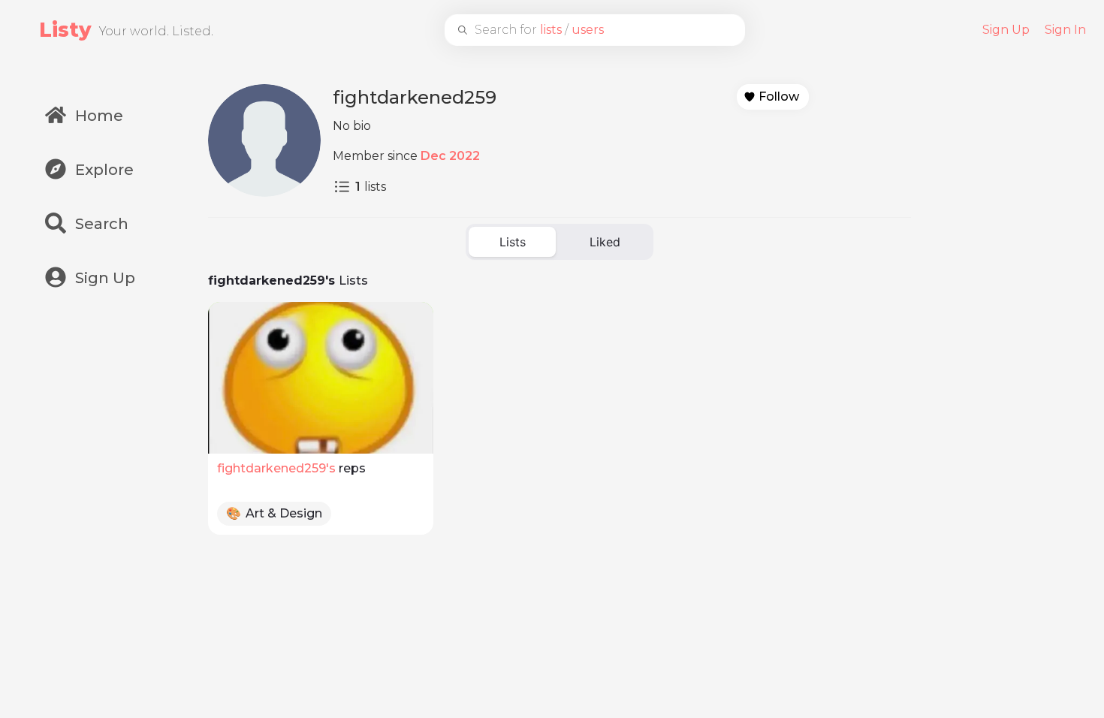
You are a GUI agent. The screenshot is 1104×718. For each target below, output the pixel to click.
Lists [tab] (512, 241)
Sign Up (1006, 30)
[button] (773, 97)
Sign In (1065, 30)
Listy (65, 29)
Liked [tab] (605, 241)
